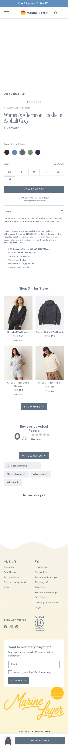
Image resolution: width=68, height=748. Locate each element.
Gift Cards (41, 597)
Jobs (6, 587)
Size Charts (41, 587)
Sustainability (11, 577)
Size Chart (58, 163)
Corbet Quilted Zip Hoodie (50, 332)
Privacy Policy (23, 731)
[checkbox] (13, 482)
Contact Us (41, 572)
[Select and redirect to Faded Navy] (14, 152)
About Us (9, 567)
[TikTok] (17, 627)
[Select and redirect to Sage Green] (30, 152)
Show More (32, 406)
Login (38, 607)
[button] (62, 12)
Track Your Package (46, 577)
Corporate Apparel (15, 582)
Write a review (32, 455)
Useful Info (41, 567)
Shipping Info (42, 582)
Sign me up (18, 680)
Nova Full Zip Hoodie (18, 332)
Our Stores (10, 572)
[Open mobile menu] (6, 12)
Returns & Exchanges (47, 592)
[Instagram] (11, 627)
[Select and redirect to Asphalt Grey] (22, 152)
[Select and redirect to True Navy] (37, 152)
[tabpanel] (34, 499)
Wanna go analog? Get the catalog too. (35, 672)
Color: (14, 144)
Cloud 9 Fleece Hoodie (50, 382)
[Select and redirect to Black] (6, 152)
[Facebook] (5, 627)
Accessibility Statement (42, 731)
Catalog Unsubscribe (47, 602)
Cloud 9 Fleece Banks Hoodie (18, 384)
